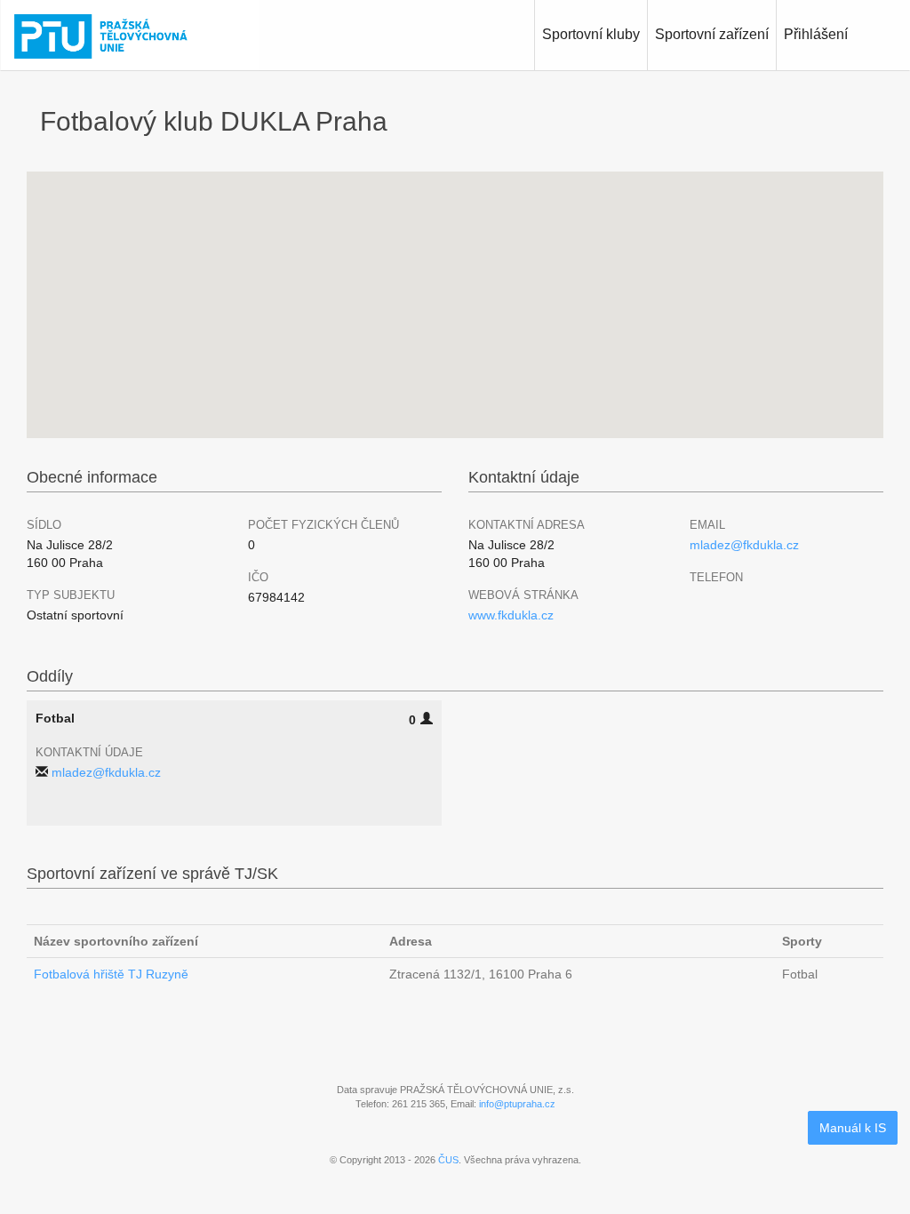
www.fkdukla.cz (511, 615)
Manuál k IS (852, 1128)
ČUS (448, 1159)
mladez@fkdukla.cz (744, 545)
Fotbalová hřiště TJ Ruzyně (111, 974)
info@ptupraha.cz (517, 1103)
